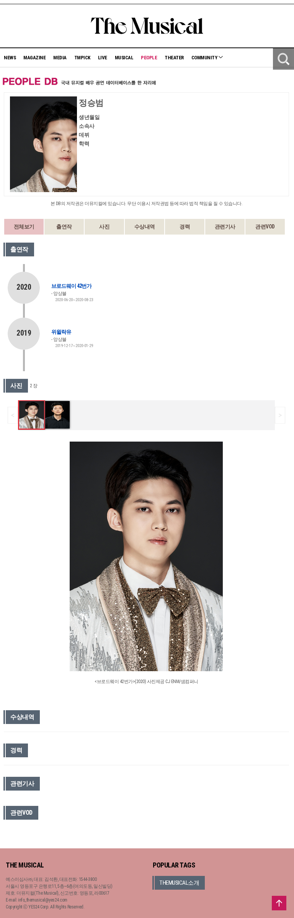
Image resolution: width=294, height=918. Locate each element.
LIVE (102, 57)
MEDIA (60, 57)
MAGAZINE (34, 57)
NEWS (10, 57)
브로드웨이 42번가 (71, 286)
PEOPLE (149, 57)
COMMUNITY (204, 57)
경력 (185, 226)
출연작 (64, 226)
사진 (104, 226)
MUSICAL (124, 57)
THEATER (174, 57)
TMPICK (82, 57)
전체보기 (24, 226)
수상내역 (144, 226)
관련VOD (265, 226)
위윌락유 (61, 332)
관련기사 (225, 226)
